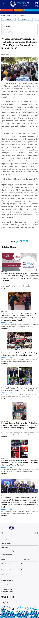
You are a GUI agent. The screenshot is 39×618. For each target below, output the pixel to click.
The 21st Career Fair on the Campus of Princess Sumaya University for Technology (19, 389)
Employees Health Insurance (26, 569)
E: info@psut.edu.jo (7, 591)
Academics (5, 547)
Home (3, 15)
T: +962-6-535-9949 (7, 589)
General (8, 19)
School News (25, 19)
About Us (4, 574)
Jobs (22, 564)
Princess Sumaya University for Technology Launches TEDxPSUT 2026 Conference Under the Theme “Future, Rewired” (19, 462)
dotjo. (22, 601)
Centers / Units (6, 544)
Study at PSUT (25, 559)
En (36, 3)
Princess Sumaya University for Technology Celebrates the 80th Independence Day (19, 354)
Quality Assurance (7, 555)
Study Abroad (5, 564)
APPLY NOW (18, 10)
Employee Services (7, 570)
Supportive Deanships (8, 551)
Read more (4, 289)
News (8, 15)
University (5, 540)
